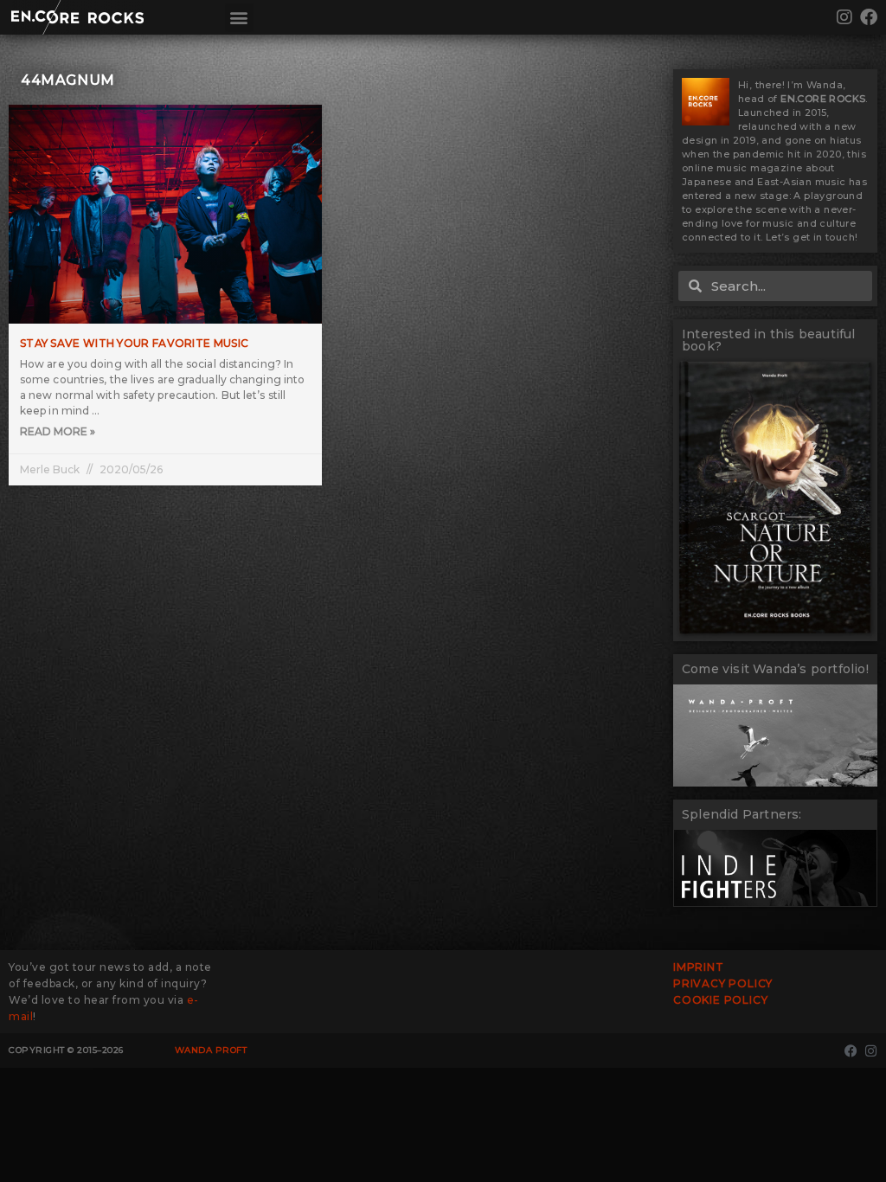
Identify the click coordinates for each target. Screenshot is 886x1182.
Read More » (57, 431)
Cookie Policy (720, 999)
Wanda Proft (211, 1050)
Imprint (698, 966)
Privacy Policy (723, 983)
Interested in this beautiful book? (769, 340)
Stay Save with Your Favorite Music (134, 343)
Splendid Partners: (742, 814)
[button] (239, 17)
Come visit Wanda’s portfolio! (775, 669)
